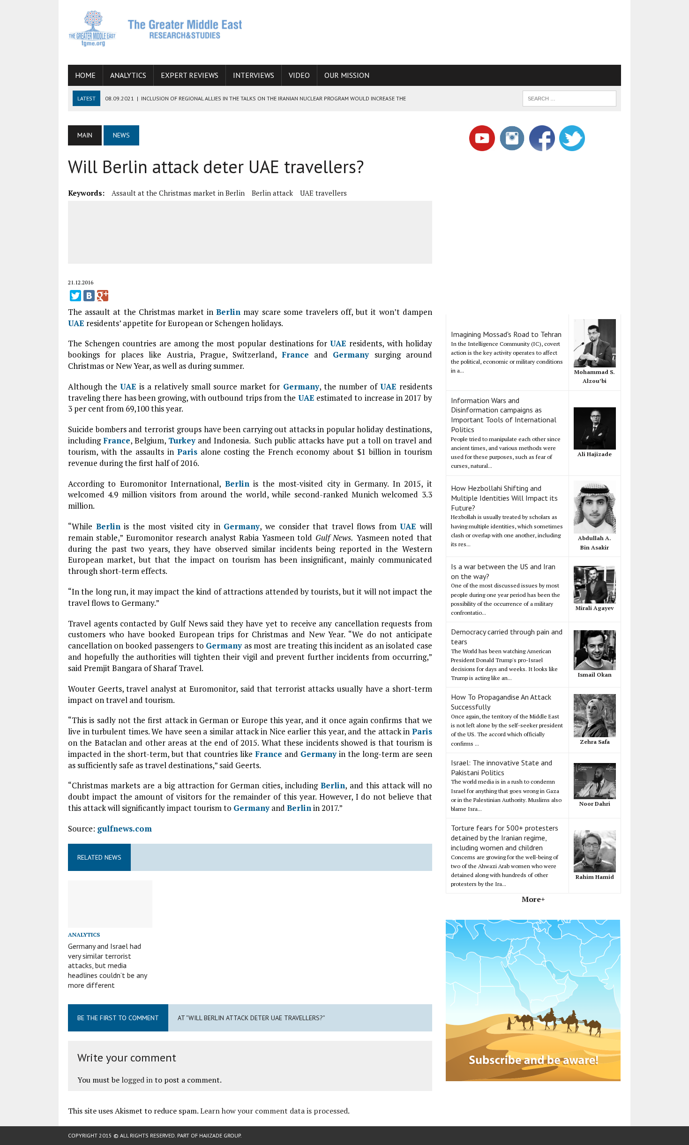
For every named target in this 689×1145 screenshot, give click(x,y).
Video (299, 75)
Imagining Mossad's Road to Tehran (506, 334)
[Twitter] (75, 295)
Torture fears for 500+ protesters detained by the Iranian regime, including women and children (504, 837)
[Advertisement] (450, 30)
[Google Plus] (102, 295)
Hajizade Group (219, 1135)
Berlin (228, 311)
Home (85, 75)
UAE (76, 323)
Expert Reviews (189, 75)
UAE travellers (323, 193)
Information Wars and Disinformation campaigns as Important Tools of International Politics (503, 415)
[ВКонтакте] (89, 295)
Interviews (253, 75)
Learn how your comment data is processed (274, 1111)
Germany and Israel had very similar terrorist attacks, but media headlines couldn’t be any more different (107, 965)
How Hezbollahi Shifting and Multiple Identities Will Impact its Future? (504, 497)
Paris (187, 451)
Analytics (128, 75)
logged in (137, 1080)
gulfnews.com (124, 828)
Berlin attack (272, 193)
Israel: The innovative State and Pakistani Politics (501, 767)
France (295, 354)
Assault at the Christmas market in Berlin (178, 193)
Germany (351, 354)
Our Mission (346, 75)
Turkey (181, 440)
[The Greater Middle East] (155, 28)
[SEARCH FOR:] (569, 97)
